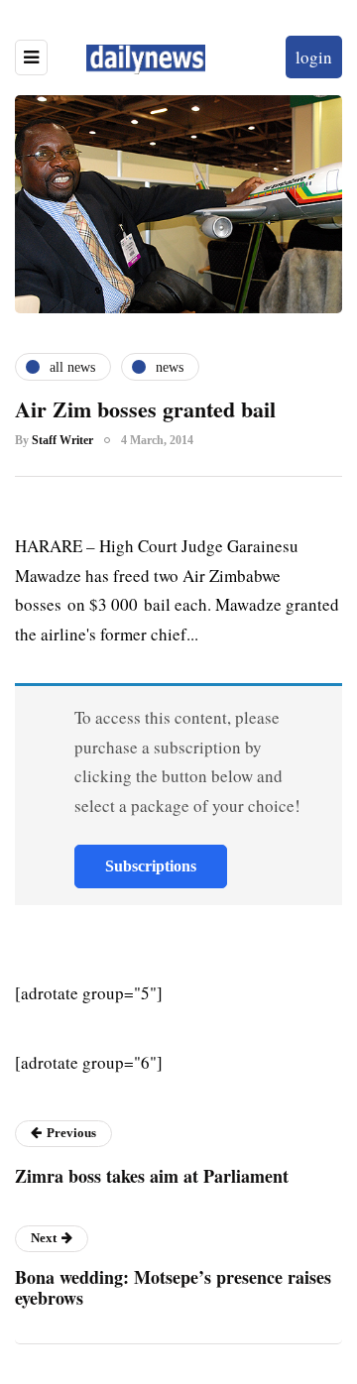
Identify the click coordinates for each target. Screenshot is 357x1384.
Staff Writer (62, 440)
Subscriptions (150, 866)
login (314, 57)
